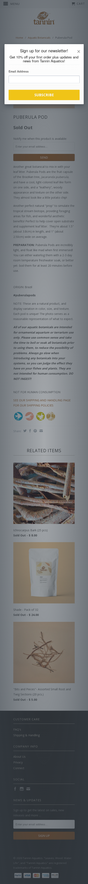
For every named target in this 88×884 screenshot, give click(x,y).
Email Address (19, 71)
